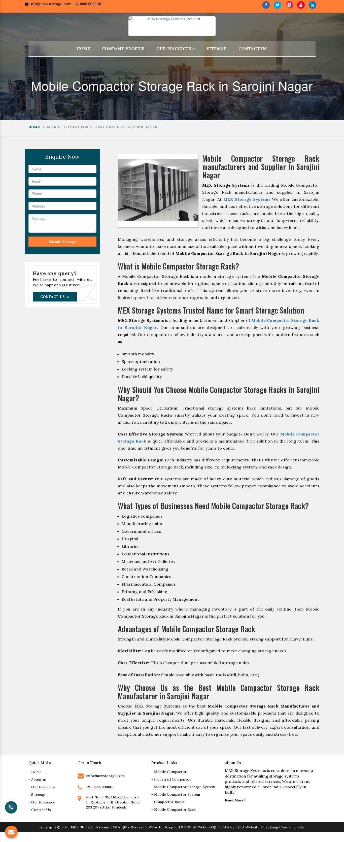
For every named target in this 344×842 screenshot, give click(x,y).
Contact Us (252, 48)
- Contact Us (39, 809)
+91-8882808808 (100, 787)
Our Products (174, 48)
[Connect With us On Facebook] (266, 5)
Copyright (47, 827)
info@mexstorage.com (50, 4)
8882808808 (90, 4)
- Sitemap (36, 794)
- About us (37, 779)
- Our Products (41, 787)
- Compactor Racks (168, 802)
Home (83, 48)
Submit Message (62, 241)
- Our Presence (41, 802)
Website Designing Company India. (275, 827)
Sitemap (217, 48)
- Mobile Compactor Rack (173, 809)
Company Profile (123, 48)
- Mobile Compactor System (175, 794)
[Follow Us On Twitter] (277, 5)
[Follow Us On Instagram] (289, 5)
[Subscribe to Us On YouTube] (301, 5)
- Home (35, 772)
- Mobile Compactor (169, 771)
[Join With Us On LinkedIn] (312, 5)
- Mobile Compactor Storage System (183, 787)
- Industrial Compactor (171, 779)
